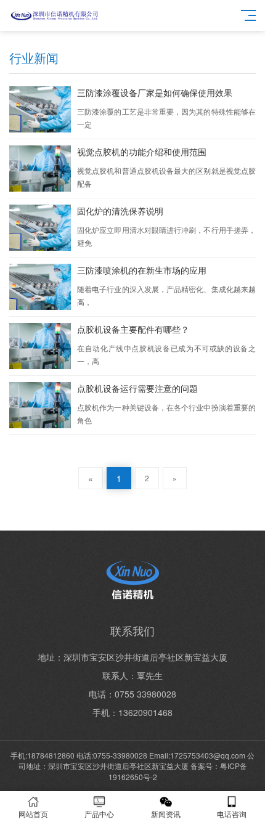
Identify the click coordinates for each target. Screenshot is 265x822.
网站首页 (33, 813)
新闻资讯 (166, 813)
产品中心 (99, 813)
